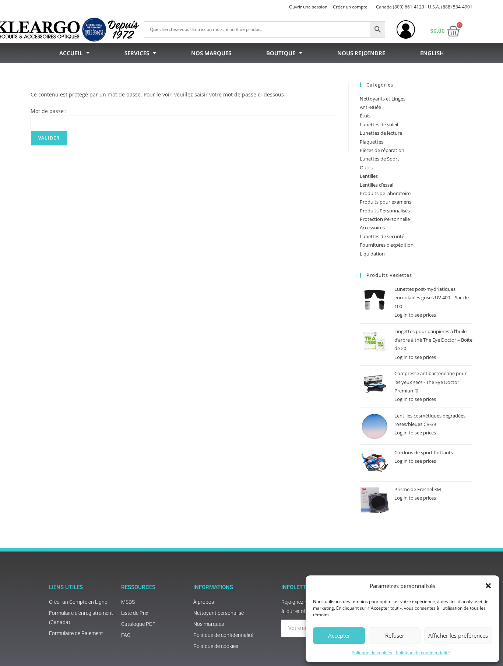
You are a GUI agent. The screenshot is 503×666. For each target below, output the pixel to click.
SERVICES (136, 53)
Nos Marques (211, 53)
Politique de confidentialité (423, 652)
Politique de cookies (372, 652)
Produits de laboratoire (385, 193)
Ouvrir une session (308, 7)
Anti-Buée (370, 107)
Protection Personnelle (385, 219)
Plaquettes (371, 141)
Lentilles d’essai (376, 185)
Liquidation (372, 253)
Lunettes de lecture (381, 133)
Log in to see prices (415, 314)
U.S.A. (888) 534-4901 (450, 7)
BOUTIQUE (280, 53)
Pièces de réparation (382, 150)
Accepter (339, 635)
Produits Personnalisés (385, 210)
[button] (488, 585)
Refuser (394, 635)
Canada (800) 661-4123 (400, 7)
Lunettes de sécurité (382, 236)
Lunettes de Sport (379, 158)
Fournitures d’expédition (387, 245)
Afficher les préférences (458, 635)
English (432, 53)
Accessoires (372, 227)
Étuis (365, 115)
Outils (366, 167)
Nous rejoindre (361, 53)
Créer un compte (350, 7)
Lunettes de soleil (379, 124)
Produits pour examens (385, 201)
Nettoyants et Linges (382, 98)
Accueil (70, 53)
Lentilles (369, 176)
